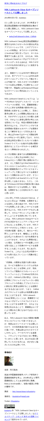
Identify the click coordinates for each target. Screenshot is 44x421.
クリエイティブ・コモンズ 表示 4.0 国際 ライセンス (21, 416)
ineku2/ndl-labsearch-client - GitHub (22, 36)
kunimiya (7, 410)
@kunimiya (15, 401)
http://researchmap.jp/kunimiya (23, 391)
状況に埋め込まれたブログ (15, 3)
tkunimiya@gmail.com (20, 396)
